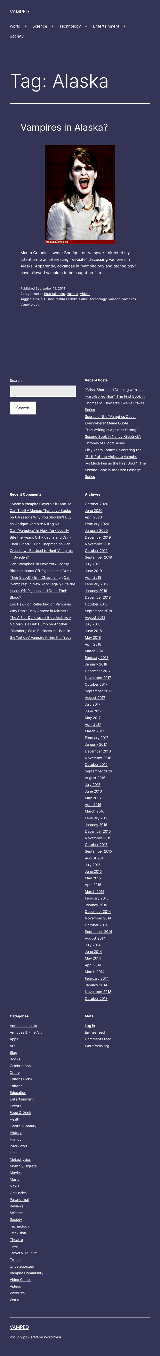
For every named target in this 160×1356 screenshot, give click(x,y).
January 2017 (96, 744)
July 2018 (92, 624)
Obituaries (18, 1193)
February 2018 (96, 658)
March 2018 (94, 651)
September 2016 (98, 771)
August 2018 (95, 617)
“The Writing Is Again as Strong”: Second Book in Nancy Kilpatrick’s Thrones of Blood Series (113, 436)
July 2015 (92, 865)
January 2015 (96, 905)
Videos (85, 294)
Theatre (16, 1240)
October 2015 (96, 845)
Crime (15, 1072)
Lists (13, 1153)
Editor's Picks (21, 1079)
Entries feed (95, 1032)
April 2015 (93, 885)
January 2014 (96, 985)
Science (39, 26)
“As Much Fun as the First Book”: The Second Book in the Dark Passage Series (115, 470)
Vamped (19, 11)
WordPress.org (97, 1046)
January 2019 (96, 591)
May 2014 (93, 958)
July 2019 (92, 564)
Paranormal (19, 1199)
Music (14, 1179)
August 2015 (95, 858)
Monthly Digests (23, 1166)
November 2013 (98, 992)
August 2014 (95, 938)
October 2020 (96, 504)
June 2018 (93, 631)
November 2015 (98, 838)
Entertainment (106, 26)
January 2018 (96, 664)
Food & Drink (20, 1112)
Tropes (15, 1260)
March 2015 (94, 892)
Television (18, 1233)
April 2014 (93, 965)
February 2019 (96, 584)
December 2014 (98, 911)
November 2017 (98, 678)
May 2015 (93, 878)
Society (17, 36)
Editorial (16, 1086)
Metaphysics (20, 1159)
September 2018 (98, 611)
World (15, 26)
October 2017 (96, 684)
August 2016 (95, 778)
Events (15, 1106)
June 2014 (93, 952)
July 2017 (92, 704)
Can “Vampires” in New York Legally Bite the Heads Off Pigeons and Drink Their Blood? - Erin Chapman (40, 537)
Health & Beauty (23, 1126)
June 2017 (93, 711)
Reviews (16, 1206)
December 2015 (98, 831)
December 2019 (98, 537)
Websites (17, 1293)
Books (15, 1059)
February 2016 (96, 818)
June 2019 (93, 571)
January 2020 (96, 530)
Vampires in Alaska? (64, 127)
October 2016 (96, 764)
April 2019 (93, 577)
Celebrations (20, 1066)
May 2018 (93, 637)
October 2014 (96, 925)
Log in (90, 1026)
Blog (13, 1052)
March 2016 (94, 811)
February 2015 (96, 898)
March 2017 (94, 731)
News (14, 1186)
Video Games (20, 1280)
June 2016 (93, 791)
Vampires (129, 299)
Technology (70, 26)
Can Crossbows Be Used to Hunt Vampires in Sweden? (41, 550)
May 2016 (93, 798)
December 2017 (98, 671)
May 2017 (93, 718)
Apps (14, 1039)
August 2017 (95, 698)
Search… (17, 380)
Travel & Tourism (23, 1253)
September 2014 (98, 932)
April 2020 (93, 517)
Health (15, 1119)
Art (12, 1046)
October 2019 (96, 551)
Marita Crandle (66, 299)
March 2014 (95, 972)
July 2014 (93, 945)
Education (18, 1093)
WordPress (53, 1337)
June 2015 (93, 871)
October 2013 (96, 998)
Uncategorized (22, 1266)
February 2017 (96, 738)
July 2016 (92, 785)
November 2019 (98, 544)
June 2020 (93, 510)
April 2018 (93, 644)
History (16, 1133)
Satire (83, 299)
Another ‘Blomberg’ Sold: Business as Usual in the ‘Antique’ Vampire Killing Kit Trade (40, 630)
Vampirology (29, 304)
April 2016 (93, 805)
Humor (49, 299)
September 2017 (98, 691)
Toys (14, 1246)
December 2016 (98, 751)
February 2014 (97, 978)
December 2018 (98, 597)
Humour (72, 294)
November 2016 (98, 758)
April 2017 (93, 724)
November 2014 (98, 918)
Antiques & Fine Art (26, 1032)
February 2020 (97, 524)
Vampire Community (26, 1273)
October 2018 (96, 604)
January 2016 (96, 825)
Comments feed (98, 1039)
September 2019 (98, 557)
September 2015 (98, 851)
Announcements (23, 1026)
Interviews (18, 1146)
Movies (15, 1173)
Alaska (37, 299)
